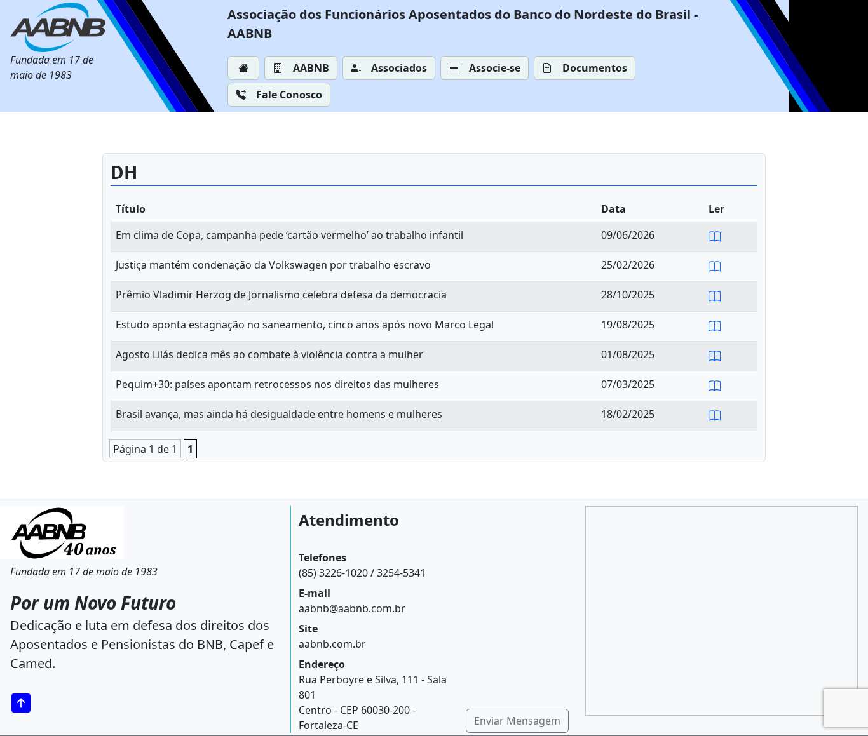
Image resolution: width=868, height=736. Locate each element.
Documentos (594, 68)
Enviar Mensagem (517, 721)
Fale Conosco (289, 95)
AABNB (311, 68)
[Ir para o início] (25, 702)
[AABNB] (61, 27)
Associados (399, 68)
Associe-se (494, 68)
